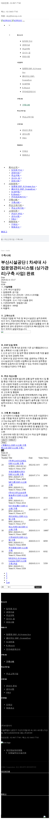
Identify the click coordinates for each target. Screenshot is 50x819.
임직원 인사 (27, 41)
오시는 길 (26, 53)
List (2, 450)
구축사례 (26, 105)
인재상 (25, 151)
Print (4, 443)
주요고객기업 (28, 117)
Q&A (24, 138)
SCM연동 (26, 84)
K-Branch (26, 88)
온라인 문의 (27, 130)
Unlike (12, 440)
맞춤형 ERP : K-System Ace (18, 634)
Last (8, 582)
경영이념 (26, 45)
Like (4, 440)
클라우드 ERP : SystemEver (18, 638)
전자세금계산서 (29, 92)
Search (38, 587)
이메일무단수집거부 (17, 753)
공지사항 (26, 134)
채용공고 (26, 155)
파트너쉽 (26, 57)
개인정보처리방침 (14, 750)
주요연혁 (26, 49)
